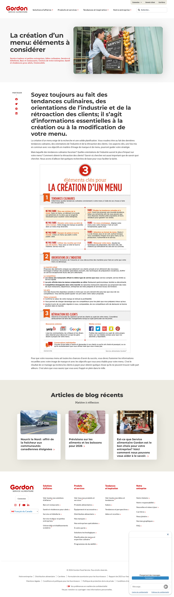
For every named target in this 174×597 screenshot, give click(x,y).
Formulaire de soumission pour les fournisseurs (87, 576)
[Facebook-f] (19, 505)
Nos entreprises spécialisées (86, 523)
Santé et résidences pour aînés (56, 509)
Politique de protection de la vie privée (98, 581)
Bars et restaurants (29, 61)
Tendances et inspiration (95, 10)
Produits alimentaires (83, 505)
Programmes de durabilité (85, 544)
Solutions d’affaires (42, 10)
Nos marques (79, 518)
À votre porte (80, 528)
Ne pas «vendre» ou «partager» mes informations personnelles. (87, 589)
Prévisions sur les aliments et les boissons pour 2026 (85, 443)
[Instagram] (15, 505)
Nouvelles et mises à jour (146, 507)
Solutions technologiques (84, 532)
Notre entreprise (121, 10)
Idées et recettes (112, 514)
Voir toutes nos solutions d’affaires (53, 499)
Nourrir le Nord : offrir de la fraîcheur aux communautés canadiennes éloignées (37, 444)
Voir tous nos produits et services (84, 499)
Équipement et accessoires (85, 509)
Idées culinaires (52, 58)
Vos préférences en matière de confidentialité (88, 586)
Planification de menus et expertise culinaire (84, 538)
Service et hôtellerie (51, 514)
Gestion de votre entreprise (51, 61)
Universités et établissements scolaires (55, 526)
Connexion (135, 2)
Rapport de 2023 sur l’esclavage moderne (125, 576)
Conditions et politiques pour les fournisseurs (61, 581)
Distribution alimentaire (84, 514)
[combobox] (152, 9)
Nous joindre (141, 516)
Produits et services (67, 10)
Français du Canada (23, 511)
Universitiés (39, 63)
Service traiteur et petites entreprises (27, 58)
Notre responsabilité (145, 502)
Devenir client (150, 2)
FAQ (138, 525)
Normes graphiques (144, 521)
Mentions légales (33, 581)
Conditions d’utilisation (126, 581)
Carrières (162, 2)
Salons (108, 505)
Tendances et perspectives (116, 509)
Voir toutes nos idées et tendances (115, 499)
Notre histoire (142, 498)
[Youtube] (24, 505)
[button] (16, 99)
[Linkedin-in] (28, 505)
